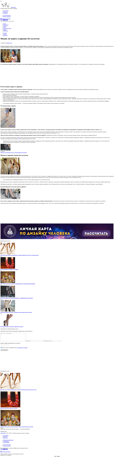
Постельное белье (7, 28)
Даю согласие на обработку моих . (15, 347)
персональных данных (22, 347)
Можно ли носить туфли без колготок (14, 326)
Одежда (5, 26)
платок (18, 137)
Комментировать (4, 350)
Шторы (4, 29)
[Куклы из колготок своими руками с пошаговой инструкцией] (10, 425)
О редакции (6, 10)
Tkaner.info (3, 433)
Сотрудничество (7, 15)
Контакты (5, 13)
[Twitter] (7, 20)
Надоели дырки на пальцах (11, 269)
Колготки (3, 255)
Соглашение (6, 441)
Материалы (5, 24)
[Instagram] (2, 20)
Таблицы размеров (6, 18)
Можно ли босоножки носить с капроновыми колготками (14, 152)
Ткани (4, 23)
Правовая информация (8, 440)
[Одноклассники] (3, 20)
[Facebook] (4, 20)
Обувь (4, 27)
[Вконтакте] (1, 20)
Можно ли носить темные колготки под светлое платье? (18, 312)
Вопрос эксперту (7, 16)
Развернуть (9, 43)
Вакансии (5, 12)
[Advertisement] (57, 75)
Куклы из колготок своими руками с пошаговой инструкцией (20, 283)
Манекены (5, 30)
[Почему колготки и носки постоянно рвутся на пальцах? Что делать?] (10, 407)
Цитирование (6, 442)
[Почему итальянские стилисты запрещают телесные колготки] (10, 388)
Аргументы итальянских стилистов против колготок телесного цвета (22, 255)
